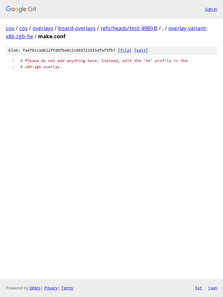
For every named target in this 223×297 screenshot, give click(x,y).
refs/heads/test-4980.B (128, 28)
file (125, 50)
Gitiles (35, 288)
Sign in (211, 9)
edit (141, 50)
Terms (67, 288)
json (212, 287)
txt (198, 287)
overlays (43, 28)
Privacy (50, 288)
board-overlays (77, 28)
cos (10, 28)
